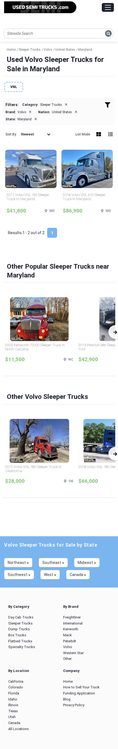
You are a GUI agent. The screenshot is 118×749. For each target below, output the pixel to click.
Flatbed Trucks (20, 641)
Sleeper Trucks (20, 623)
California (15, 681)
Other (67, 659)
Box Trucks (17, 635)
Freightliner (72, 617)
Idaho (12, 699)
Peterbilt (69, 641)
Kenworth (70, 629)
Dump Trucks (19, 629)
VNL (13, 87)
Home (68, 681)
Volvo (67, 647)
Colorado (15, 687)
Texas (13, 711)
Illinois (13, 705)
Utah (12, 717)
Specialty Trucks (21, 647)
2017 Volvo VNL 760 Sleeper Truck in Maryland (28, 197)
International (73, 623)
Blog (67, 699)
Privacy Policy (73, 705)
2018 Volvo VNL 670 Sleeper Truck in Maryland (84, 197)
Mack (67, 635)
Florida (13, 693)
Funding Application (79, 693)
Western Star (73, 653)
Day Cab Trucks (20, 617)
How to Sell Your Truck (81, 687)
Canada (14, 723)
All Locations (18, 729)
